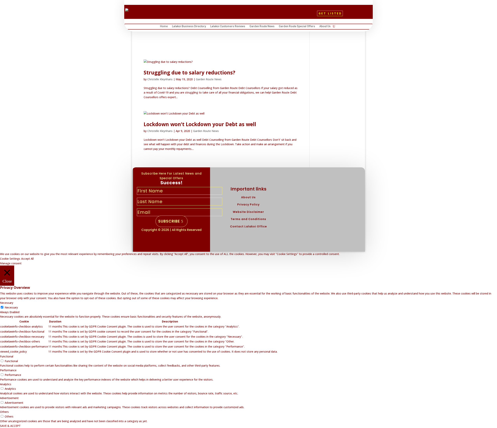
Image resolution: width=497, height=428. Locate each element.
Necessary (11, 307)
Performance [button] (8, 370)
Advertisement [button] (9, 398)
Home (164, 27)
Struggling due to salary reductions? (189, 72)
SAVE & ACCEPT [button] (10, 426)
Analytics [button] (5, 384)
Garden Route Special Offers (297, 27)
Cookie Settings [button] (10, 258)
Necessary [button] (6, 303)
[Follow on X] (246, 14)
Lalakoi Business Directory (189, 27)
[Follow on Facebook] (240, 14)
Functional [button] (6, 356)
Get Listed (330, 13)
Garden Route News (262, 27)
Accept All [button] (27, 258)
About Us (325, 27)
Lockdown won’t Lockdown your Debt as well (200, 124)
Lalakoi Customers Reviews (227, 27)
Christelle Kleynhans (160, 79)
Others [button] (4, 412)
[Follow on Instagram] (253, 14)
